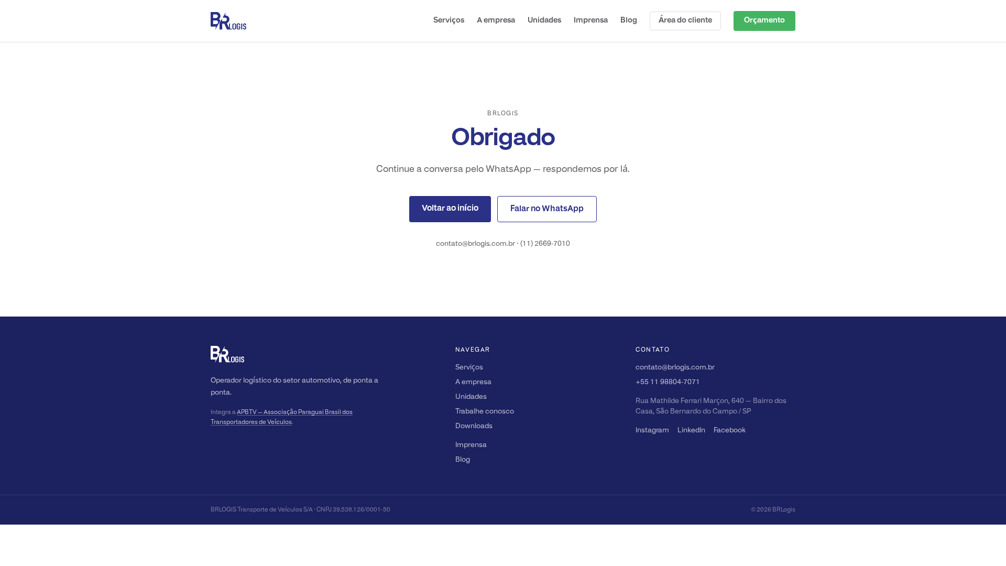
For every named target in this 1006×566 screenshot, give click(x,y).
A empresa (496, 21)
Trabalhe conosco (484, 412)
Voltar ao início (450, 208)
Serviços (448, 21)
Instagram (652, 430)
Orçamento (764, 21)
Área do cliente (685, 21)
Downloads (474, 426)
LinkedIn (691, 430)
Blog (628, 21)
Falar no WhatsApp (547, 209)
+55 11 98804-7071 (668, 382)
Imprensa (591, 21)
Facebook (730, 430)
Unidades (544, 21)
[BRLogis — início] (228, 21)
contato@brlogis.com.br (675, 368)
